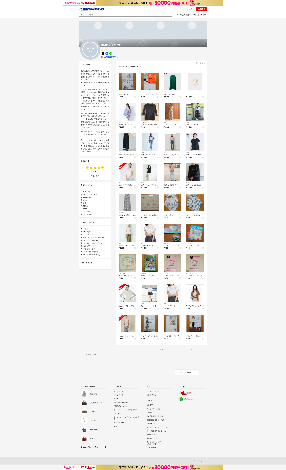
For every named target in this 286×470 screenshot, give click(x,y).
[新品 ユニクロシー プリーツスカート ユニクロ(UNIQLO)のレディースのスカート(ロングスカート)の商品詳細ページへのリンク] (172, 81)
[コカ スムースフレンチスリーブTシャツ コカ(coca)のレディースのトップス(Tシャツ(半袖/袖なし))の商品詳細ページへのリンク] (150, 172)
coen (142, 243)
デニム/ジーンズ (89, 249)
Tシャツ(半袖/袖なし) (91, 251)
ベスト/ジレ (87, 234)
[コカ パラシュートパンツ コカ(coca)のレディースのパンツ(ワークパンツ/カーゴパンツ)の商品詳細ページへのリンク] (172, 112)
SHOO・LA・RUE (123, 122)
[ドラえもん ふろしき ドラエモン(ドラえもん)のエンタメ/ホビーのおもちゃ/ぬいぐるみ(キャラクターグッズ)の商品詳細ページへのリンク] (195, 233)
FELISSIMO (144, 122)
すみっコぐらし (122, 273)
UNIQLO (166, 92)
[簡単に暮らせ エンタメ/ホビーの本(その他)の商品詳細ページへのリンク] (127, 81)
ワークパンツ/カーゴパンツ (93, 243)
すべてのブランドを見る (89, 447)
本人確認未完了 (110, 57)
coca (165, 122)
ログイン (190, 9)
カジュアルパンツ (90, 246)
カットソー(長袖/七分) (91, 254)
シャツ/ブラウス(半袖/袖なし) (94, 237)
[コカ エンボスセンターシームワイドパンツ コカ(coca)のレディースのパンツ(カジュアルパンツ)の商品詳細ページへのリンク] (127, 142)
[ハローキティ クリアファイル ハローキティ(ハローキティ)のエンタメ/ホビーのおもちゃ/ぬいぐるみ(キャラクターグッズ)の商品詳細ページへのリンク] (172, 263)
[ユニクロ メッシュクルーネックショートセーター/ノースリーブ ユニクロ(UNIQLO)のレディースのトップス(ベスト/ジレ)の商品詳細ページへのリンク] (195, 81)
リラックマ (166, 243)
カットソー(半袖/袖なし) (92, 240)
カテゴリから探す (183, 15)
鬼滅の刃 (143, 273)
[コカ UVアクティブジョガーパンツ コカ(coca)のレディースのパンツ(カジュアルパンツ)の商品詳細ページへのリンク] (195, 112)
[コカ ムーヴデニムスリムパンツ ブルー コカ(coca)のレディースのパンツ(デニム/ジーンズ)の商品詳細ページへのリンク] (172, 142)
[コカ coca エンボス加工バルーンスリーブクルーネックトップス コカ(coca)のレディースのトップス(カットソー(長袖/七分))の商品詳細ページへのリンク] (195, 172)
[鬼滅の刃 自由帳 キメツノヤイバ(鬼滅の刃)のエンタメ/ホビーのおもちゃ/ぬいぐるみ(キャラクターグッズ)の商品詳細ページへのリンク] (150, 263)
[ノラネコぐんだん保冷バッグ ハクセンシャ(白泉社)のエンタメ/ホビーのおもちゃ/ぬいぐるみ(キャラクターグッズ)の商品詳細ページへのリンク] (150, 202)
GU (164, 182)
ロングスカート (89, 232)
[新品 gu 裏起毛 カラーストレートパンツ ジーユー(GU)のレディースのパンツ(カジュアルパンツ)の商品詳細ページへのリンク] (172, 172)
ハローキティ (167, 273)
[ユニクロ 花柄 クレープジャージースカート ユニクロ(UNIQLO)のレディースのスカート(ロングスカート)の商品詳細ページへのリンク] (127, 202)
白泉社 (143, 213)
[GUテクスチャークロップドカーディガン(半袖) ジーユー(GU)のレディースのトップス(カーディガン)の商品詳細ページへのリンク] (195, 293)
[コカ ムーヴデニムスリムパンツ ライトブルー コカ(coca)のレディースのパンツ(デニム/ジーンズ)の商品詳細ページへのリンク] (150, 142)
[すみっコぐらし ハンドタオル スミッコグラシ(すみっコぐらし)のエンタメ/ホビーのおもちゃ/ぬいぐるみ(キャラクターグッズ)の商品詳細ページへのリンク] (127, 263)
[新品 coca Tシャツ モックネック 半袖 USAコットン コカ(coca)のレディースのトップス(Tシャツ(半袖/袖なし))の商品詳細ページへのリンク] (127, 233)
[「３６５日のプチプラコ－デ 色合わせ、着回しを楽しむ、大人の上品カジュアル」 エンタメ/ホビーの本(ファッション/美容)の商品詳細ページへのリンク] (172, 323)
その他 (85, 229)
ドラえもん (189, 243)
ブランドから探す (199, 15)
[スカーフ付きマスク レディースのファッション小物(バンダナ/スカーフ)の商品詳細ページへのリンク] (172, 202)
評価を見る (95, 176)
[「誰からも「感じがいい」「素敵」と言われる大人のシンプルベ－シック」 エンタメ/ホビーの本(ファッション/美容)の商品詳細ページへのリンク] (195, 323)
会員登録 (201, 9)
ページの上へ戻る (187, 372)
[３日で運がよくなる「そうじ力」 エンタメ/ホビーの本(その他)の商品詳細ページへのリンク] (150, 81)
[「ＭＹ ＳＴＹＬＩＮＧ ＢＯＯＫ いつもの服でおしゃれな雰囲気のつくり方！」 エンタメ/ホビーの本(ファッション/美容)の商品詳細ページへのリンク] (150, 323)
